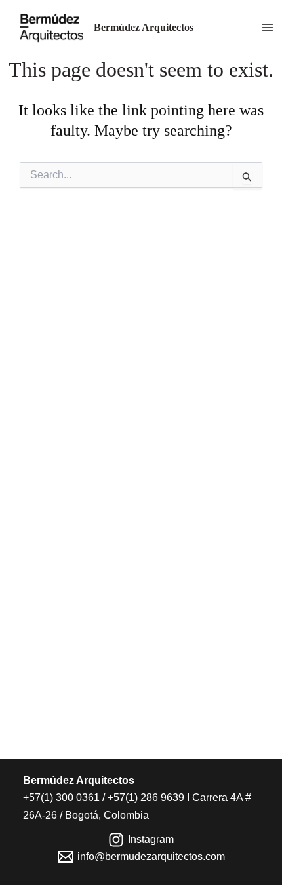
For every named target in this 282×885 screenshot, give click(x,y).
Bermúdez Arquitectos (143, 27)
